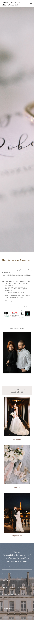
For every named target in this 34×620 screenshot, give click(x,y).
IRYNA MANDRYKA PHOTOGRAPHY (11, 3)
